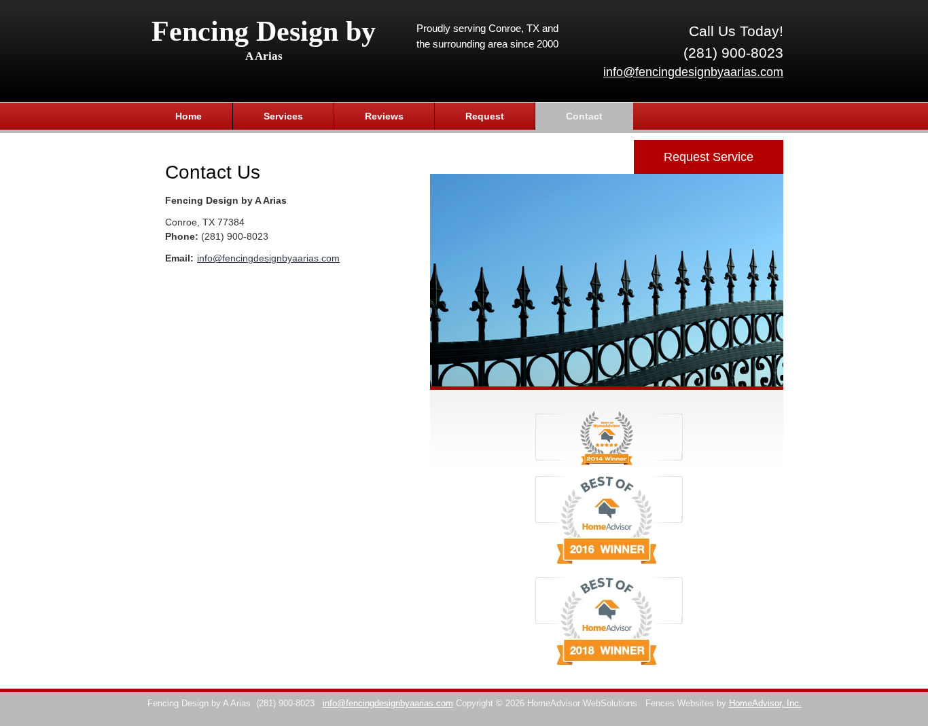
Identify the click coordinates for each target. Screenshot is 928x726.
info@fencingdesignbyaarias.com (693, 72)
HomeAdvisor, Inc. (765, 703)
